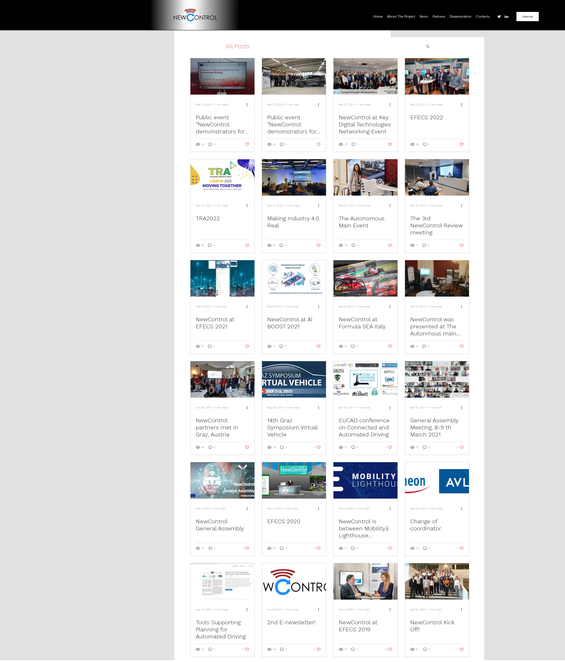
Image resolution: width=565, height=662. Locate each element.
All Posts (238, 46)
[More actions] (248, 104)
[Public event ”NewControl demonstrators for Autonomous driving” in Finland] (294, 76)
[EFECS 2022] (437, 76)
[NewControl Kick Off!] (437, 581)
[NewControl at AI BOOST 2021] (294, 278)
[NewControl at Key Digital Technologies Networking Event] (365, 76)
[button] (428, 46)
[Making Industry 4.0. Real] (294, 177)
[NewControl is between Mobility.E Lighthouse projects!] (365, 480)
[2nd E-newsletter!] (294, 581)
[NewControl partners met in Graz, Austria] (222, 379)
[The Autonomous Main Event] (365, 177)
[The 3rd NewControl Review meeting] (437, 177)
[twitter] (499, 16)
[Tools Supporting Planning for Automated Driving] (222, 581)
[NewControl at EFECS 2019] (365, 581)
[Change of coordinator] (437, 480)
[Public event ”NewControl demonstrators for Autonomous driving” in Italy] (222, 76)
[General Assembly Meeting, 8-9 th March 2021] (437, 379)
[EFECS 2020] (294, 480)
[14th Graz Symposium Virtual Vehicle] (294, 379)
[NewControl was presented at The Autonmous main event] (437, 278)
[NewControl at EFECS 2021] (222, 278)
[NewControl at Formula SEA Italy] (365, 278)
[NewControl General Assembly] (222, 480)
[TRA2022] (222, 177)
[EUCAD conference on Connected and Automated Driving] (365, 379)
